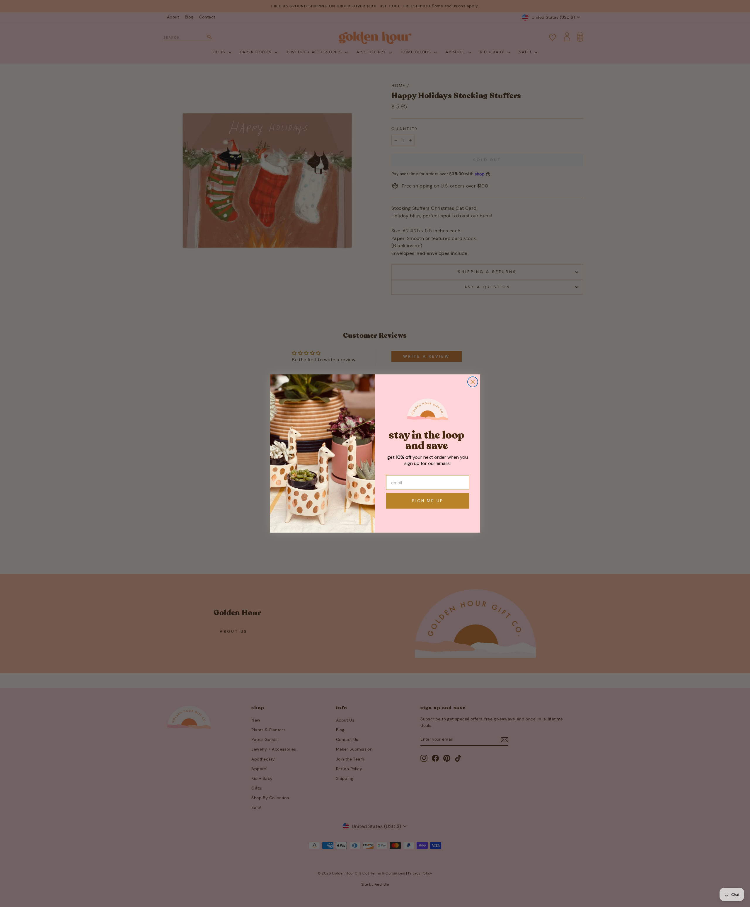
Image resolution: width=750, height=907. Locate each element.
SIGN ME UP (427, 500)
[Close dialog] (473, 382)
